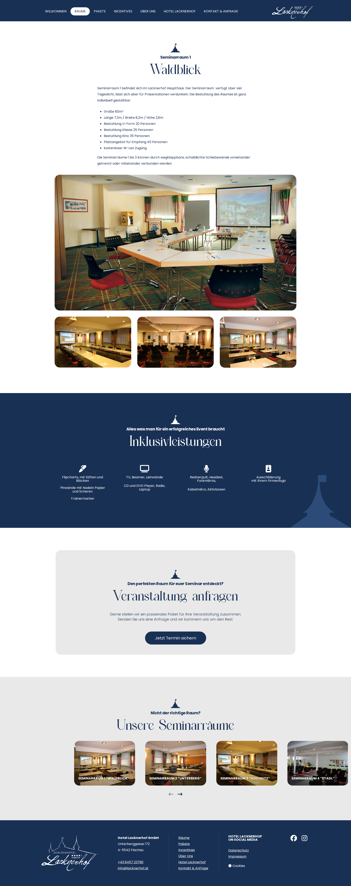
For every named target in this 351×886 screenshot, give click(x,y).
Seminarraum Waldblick (104, 763)
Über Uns (148, 11)
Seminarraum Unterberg (175, 763)
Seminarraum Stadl (317, 763)
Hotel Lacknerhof (180, 11)
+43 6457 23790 (130, 862)
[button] (171, 795)
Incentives (123, 11)
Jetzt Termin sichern (175, 638)
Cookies (238, 865)
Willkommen (55, 11)
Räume (80, 11)
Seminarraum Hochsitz (246, 763)
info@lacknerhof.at (133, 868)
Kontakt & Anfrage (221, 11)
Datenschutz (238, 850)
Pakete (100, 11)
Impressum (237, 856)
